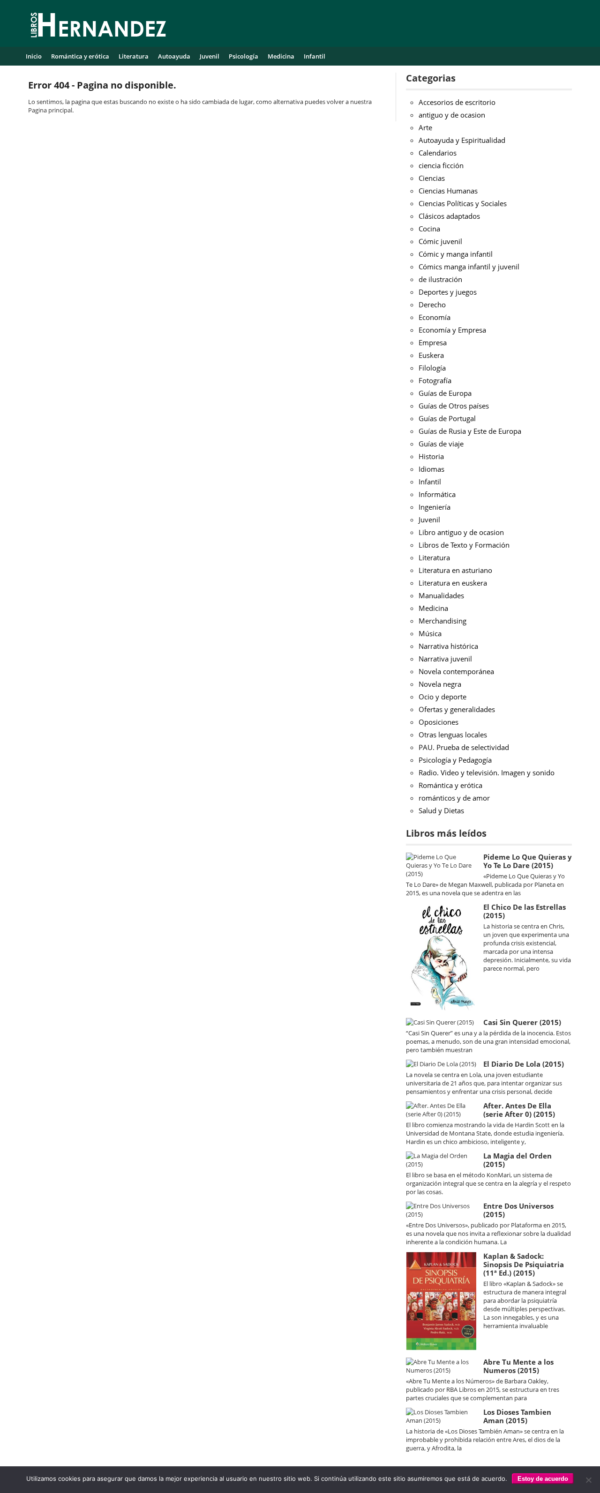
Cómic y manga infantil (456, 254)
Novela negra (440, 684)
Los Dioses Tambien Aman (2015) (517, 1416)
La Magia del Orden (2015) (517, 1160)
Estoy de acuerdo (543, 1478)
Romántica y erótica (80, 56)
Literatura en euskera (453, 582)
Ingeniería (434, 507)
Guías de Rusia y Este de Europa (470, 431)
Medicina (281, 56)
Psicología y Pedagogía (455, 760)
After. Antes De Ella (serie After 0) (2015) (519, 1110)
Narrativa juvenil (445, 658)
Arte (425, 127)
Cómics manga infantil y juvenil (469, 266)
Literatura (134, 56)
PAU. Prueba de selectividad (464, 747)
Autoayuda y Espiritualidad (462, 140)
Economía (434, 317)
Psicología (243, 56)
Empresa (433, 342)
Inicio (34, 56)
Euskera (431, 355)
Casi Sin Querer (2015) (522, 1022)
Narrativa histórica (448, 646)
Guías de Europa (445, 393)
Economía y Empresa (452, 329)
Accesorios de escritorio (457, 102)
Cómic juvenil (440, 241)
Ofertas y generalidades (457, 709)
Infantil (314, 56)
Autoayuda (174, 56)
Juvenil (209, 56)
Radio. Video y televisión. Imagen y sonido (487, 772)
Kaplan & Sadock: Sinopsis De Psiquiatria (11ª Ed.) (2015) (523, 1264)
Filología (432, 367)
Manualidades (441, 595)
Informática (437, 494)
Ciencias (432, 178)
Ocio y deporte (442, 696)
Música (430, 633)
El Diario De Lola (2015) (523, 1064)
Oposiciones (438, 722)
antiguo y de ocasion (452, 114)
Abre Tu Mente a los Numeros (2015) (518, 1366)
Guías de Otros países (454, 405)
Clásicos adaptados (449, 216)
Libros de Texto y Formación (464, 545)
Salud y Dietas (441, 810)
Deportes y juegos (448, 292)
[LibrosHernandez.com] (98, 26)
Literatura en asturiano (455, 570)
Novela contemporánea (456, 671)
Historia (431, 456)
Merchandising (442, 620)
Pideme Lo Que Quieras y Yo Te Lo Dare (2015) (527, 861)
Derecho (432, 304)
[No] (588, 1480)
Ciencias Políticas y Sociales (463, 203)
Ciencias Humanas (448, 190)
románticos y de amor (454, 797)
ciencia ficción (441, 165)
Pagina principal (50, 110)
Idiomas (431, 469)
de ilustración (440, 279)
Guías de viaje (441, 443)
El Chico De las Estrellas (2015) (524, 911)
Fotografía (435, 380)
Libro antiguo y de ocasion (461, 532)
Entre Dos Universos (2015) (518, 1210)
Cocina (429, 228)
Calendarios (438, 152)
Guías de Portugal (447, 418)
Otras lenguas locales (453, 734)
